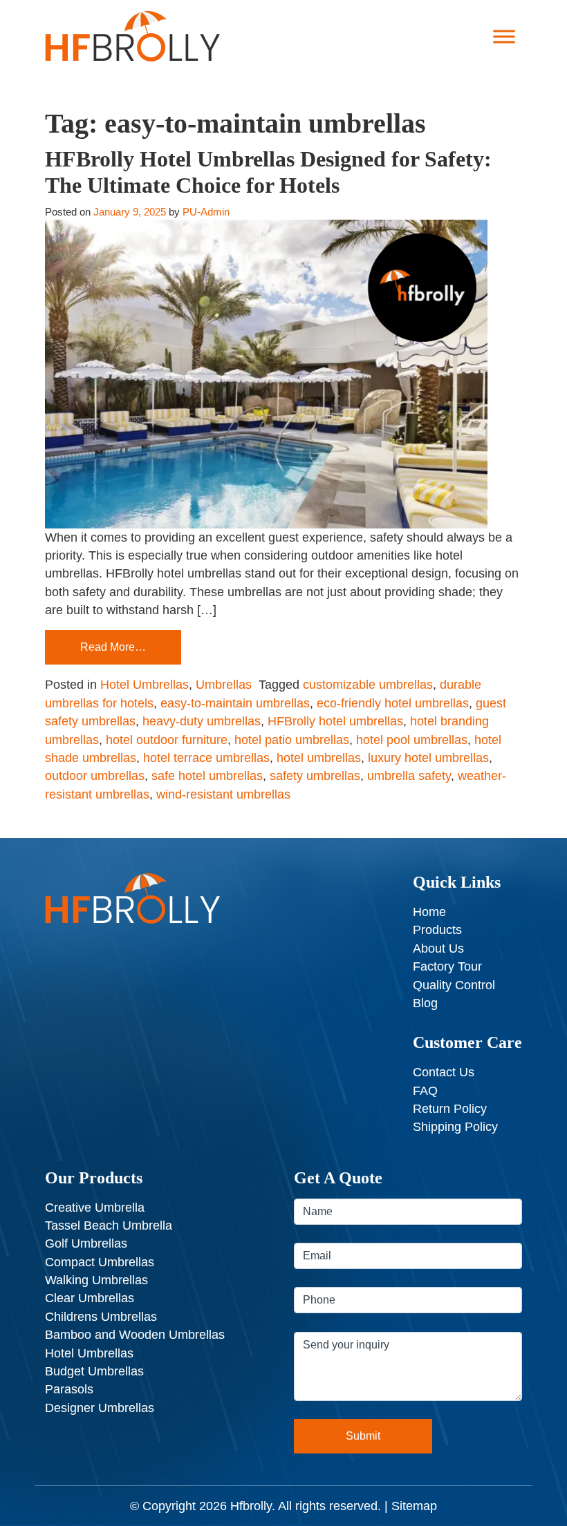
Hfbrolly (251, 1506)
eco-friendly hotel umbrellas (393, 703)
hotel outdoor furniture (166, 740)
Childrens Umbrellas (101, 1317)
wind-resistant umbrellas (223, 794)
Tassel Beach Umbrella (108, 1225)
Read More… (113, 647)
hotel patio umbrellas (291, 740)
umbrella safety (409, 776)
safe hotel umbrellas (207, 776)
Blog (425, 1003)
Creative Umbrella (95, 1207)
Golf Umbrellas (86, 1243)
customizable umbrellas (368, 685)
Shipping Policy (455, 1127)
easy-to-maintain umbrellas (235, 703)
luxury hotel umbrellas (428, 758)
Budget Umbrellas (94, 1371)
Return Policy (450, 1109)
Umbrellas (224, 685)
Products (437, 930)
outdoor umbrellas (95, 776)
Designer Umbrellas (99, 1408)
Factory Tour (447, 966)
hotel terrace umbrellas (206, 758)
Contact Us (443, 1072)
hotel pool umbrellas (411, 740)
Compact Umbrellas (99, 1262)
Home (429, 912)
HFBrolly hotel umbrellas (335, 721)
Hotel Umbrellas (144, 685)
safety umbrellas (315, 776)
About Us (438, 948)
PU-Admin (206, 212)
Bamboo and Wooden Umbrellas (135, 1335)
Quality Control (454, 985)
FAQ (425, 1091)
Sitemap (414, 1506)
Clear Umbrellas (89, 1298)
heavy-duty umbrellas (201, 721)
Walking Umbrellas (96, 1280)
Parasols (69, 1389)
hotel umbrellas (319, 758)
